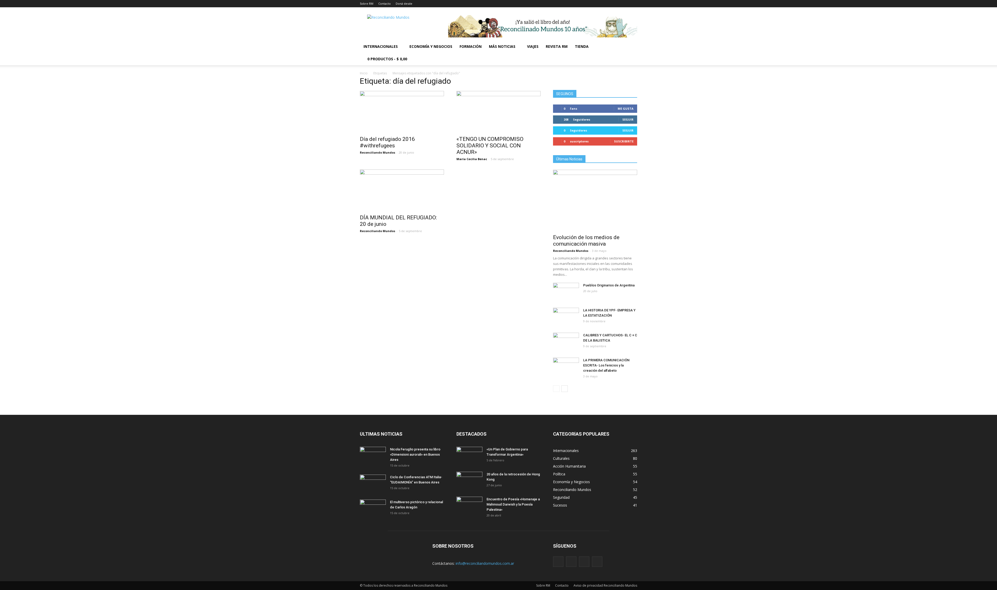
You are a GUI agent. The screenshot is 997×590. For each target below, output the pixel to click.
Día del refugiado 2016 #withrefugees (387, 142)
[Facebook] (558, 561)
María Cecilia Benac (471, 159)
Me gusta (626, 108)
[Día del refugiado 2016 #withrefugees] (402, 112)
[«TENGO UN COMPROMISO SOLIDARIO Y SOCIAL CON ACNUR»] (498, 112)
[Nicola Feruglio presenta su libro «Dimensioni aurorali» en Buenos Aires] (373, 456)
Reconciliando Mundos (377, 152)
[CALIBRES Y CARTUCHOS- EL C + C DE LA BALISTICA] (566, 342)
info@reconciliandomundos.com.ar (485, 563)
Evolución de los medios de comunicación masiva (586, 240)
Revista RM (557, 46)
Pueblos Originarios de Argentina (609, 285)
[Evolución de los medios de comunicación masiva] (595, 200)
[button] (631, 53)
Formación (471, 46)
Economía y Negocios (430, 46)
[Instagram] (571, 561)
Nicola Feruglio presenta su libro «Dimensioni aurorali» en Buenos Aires (415, 454)
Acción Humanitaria (569, 466)
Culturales (561, 458)
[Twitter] (584, 561)
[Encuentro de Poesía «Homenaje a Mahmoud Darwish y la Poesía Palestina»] (469, 506)
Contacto (384, 3)
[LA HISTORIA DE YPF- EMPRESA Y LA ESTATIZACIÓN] (566, 317)
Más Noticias (502, 46)
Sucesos (560, 505)
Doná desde (404, 3)
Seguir (628, 119)
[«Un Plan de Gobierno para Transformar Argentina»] (469, 456)
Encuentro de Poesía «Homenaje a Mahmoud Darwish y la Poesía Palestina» (513, 504)
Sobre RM (366, 3)
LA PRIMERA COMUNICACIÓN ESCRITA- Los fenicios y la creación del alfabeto (606, 365)
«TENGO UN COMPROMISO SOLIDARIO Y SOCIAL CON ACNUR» (489, 145)
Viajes (532, 46)
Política (559, 473)
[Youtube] (597, 561)
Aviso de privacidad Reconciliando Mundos (605, 585)
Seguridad (561, 497)
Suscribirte (624, 141)
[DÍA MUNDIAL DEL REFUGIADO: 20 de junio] (402, 190)
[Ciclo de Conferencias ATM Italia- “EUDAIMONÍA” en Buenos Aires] (373, 484)
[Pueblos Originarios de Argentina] (566, 292)
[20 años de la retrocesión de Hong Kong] (469, 481)
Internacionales (380, 46)
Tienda (582, 46)
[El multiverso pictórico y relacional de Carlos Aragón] (373, 509)
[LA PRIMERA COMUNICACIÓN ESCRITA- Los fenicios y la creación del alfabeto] (566, 367)
